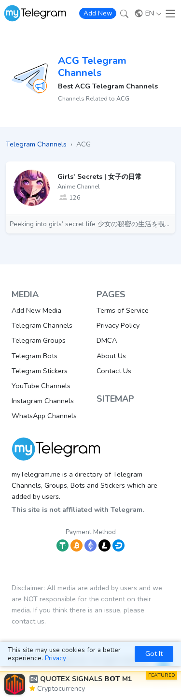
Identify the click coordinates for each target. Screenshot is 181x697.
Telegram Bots (34, 356)
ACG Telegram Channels (92, 66)
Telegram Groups (39, 340)
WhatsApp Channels (44, 416)
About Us (111, 356)
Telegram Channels (42, 325)
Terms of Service (123, 310)
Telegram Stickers (40, 371)
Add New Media (36, 310)
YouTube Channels (41, 386)
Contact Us (114, 371)
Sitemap (115, 399)
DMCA (107, 340)
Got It (154, 653)
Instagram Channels (43, 401)
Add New (98, 13)
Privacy (55, 658)
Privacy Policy (118, 325)
